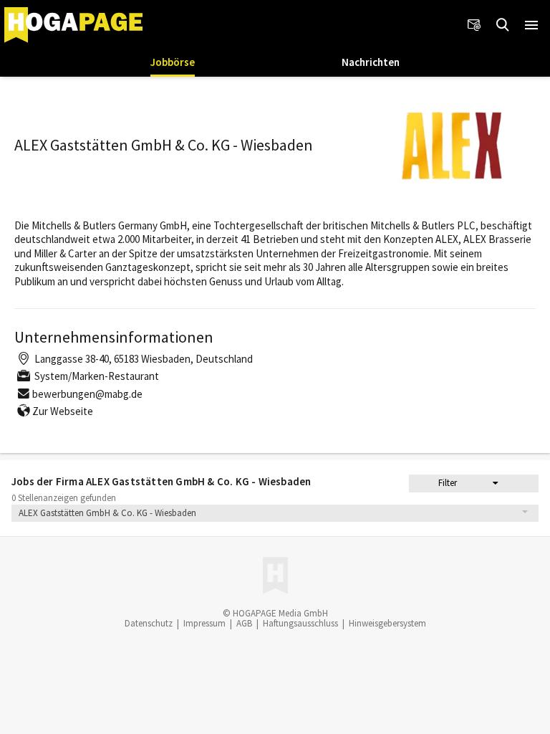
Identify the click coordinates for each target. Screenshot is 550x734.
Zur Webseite (62, 411)
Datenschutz (149, 623)
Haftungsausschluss (300, 623)
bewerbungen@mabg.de (87, 394)
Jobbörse (172, 62)
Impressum (204, 623)
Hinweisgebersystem (387, 623)
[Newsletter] (474, 25)
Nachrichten (371, 62)
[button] (531, 25)
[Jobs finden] (502, 25)
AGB (244, 623)
